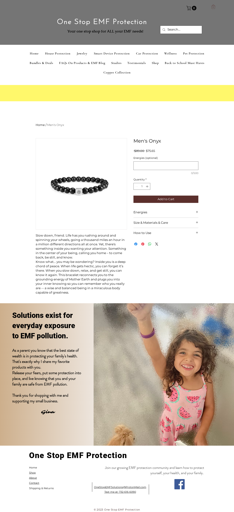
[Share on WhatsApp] (150, 244)
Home (40, 125)
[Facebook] (179, 484)
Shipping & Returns (41, 488)
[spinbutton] (142, 186)
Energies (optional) (145, 158)
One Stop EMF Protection (102, 22)
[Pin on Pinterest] (143, 244)
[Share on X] (156, 244)
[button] (191, 8)
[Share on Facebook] (136, 244)
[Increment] (147, 186)
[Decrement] (136, 186)
